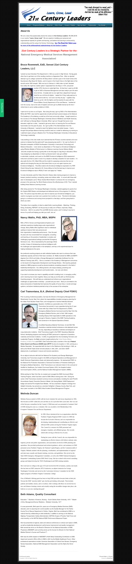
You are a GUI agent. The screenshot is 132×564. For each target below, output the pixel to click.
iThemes (110, 556)
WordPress (109, 558)
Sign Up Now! (81, 25)
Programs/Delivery (38, 25)
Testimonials (92, 25)
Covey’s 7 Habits (70, 25)
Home (29, 25)
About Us (49, 25)
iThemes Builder (103, 556)
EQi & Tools (58, 25)
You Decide (101, 25)
